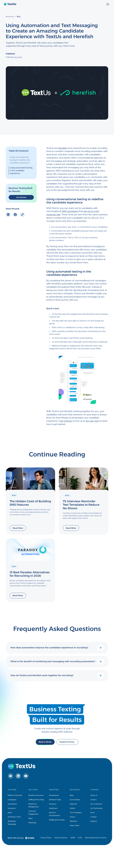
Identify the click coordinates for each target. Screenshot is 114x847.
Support (93, 821)
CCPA (80, 838)
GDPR (73, 838)
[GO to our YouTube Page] (26, 776)
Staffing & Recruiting (36, 800)
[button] (107, 4)
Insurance (52, 804)
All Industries (54, 795)
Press (92, 812)
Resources (10, 16)
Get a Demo (66, 421)
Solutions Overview (35, 795)
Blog (18, 16)
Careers (93, 800)
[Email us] (11, 776)
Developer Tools (14, 817)
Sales (30, 818)
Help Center (74, 825)
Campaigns (12, 800)
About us (93, 795)
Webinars (73, 821)
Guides (72, 808)
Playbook (73, 804)
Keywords (11, 808)
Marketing (32, 823)
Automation (12, 804)
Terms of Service (61, 838)
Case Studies (75, 800)
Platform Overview (15, 795)
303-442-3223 (92, 421)
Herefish (62, 148)
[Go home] (10, 4)
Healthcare (53, 808)
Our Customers (96, 804)
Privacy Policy (46, 838)
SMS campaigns (70, 211)
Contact (93, 817)
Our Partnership (96, 808)
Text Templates (76, 812)
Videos (72, 817)
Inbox (10, 812)
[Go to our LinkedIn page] (18, 776)
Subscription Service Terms (95, 838)
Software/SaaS (55, 800)
